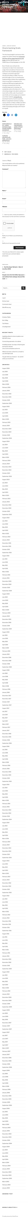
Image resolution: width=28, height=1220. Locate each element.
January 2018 (6, 692)
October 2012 (6, 889)
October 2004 (6, 1140)
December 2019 (6, 619)
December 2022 (6, 505)
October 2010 (6, 965)
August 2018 (5, 670)
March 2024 (5, 457)
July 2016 (4, 749)
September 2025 (7, 403)
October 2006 (6, 1064)
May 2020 (5, 603)
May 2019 (5, 641)
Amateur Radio (6, 317)
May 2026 (5, 378)
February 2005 (6, 1127)
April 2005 (5, 1121)
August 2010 (5, 972)
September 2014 (7, 819)
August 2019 (5, 632)
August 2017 (5, 708)
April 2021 (5, 568)
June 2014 (5, 829)
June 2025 (5, 413)
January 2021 (5, 578)
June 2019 (5, 638)
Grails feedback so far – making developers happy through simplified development (7, 127)
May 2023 (5, 489)
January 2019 (6, 654)
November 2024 (6, 432)
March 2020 (5, 610)
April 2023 (5, 492)
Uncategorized (6, 326)
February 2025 (6, 422)
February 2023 (6, 498)
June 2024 (5, 447)
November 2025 (6, 397)
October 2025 (6, 400)
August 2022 (5, 517)
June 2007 (5, 1038)
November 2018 (6, 660)
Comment (5, 169)
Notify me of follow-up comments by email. (12, 236)
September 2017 (7, 705)
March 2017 (5, 724)
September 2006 (7, 1067)
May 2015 (5, 794)
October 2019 (6, 625)
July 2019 (4, 635)
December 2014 (6, 810)
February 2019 (6, 651)
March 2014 (5, 838)
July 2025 (5, 409)
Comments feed (6, 304)
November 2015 (6, 775)
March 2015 (5, 800)
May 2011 (4, 943)
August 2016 (5, 746)
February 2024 (6, 460)
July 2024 (5, 444)
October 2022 (6, 511)
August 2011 (5, 933)
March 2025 (5, 419)
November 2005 (6, 1099)
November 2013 (6, 851)
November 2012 (6, 886)
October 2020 (6, 587)
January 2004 (6, 1169)
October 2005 (6, 1102)
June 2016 (5, 752)
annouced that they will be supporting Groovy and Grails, (13, 58)
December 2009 (6, 997)
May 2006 (5, 1080)
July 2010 (4, 975)
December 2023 (6, 467)
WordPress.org (6, 307)
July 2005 (5, 1111)
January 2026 (6, 390)
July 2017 (4, 711)
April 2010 (5, 984)
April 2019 (5, 644)
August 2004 (6, 1146)
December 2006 (6, 1057)
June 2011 (5, 940)
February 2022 (6, 536)
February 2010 (6, 991)
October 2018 (6, 664)
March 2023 (5, 495)
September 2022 (7, 514)
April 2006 (5, 1083)
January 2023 (6, 501)
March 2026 (5, 384)
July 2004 (5, 1150)
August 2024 (6, 441)
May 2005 (5, 1118)
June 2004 (5, 1153)
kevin (14, 45)
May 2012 (5, 905)
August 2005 (6, 1108)
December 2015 (6, 772)
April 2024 (5, 454)
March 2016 (5, 762)
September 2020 (7, 590)
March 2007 (5, 1048)
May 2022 (5, 527)
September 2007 (7, 1029)
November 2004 (6, 1137)
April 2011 (5, 946)
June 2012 (5, 902)
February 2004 (6, 1165)
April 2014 (5, 835)
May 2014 (5, 832)
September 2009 (7, 1007)
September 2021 (7, 552)
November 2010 (6, 962)
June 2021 (5, 562)
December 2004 (6, 1134)
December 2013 (6, 848)
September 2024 (7, 438)
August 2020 (6, 594)
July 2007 (5, 1035)
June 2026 (5, 374)
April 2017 (5, 721)
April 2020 (5, 606)
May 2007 (5, 1042)
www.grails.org (18, 97)
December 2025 (6, 393)
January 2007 (6, 1054)
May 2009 (5, 1019)
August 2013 (5, 860)
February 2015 (6, 803)
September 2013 (7, 857)
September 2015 (7, 781)
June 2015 (5, 791)
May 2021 (5, 565)
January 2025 (6, 425)
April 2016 (5, 759)
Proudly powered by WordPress (10, 1216)
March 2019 (5, 648)
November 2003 (6, 1175)
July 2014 (4, 826)
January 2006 (6, 1092)
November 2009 (6, 1000)
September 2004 (7, 1143)
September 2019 (7, 629)
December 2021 (6, 543)
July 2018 (4, 673)
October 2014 (6, 816)
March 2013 (5, 873)
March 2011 (5, 949)
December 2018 (6, 657)
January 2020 (6, 616)
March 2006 (5, 1086)
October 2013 (6, 854)
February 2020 (6, 613)
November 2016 (6, 737)
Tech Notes (5, 323)
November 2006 (6, 1061)
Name (4, 190)
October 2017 (6, 702)
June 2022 (5, 524)
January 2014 (6, 845)
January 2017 (5, 730)
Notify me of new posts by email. (11, 243)
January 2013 (6, 880)
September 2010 (7, 968)
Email (4, 198)
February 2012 (6, 914)
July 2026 (5, 371)
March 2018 (5, 686)
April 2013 (5, 870)
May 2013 (5, 867)
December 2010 (6, 959)
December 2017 (6, 695)
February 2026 (6, 387)
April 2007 (5, 1045)
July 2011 (4, 937)
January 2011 (5, 956)
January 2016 (6, 768)
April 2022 (5, 530)
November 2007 (6, 1022)
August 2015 (5, 784)
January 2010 (6, 994)
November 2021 (6, 546)
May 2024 (5, 451)
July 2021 (4, 559)
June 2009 (5, 1016)
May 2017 (5, 718)
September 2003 (7, 1178)
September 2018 (7, 667)
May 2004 (5, 1156)
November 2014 (6, 813)
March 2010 (5, 988)
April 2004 (5, 1159)
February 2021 (6, 575)
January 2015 (6, 806)
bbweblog (8, 154)
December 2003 (6, 1172)
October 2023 (6, 473)
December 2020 (6, 581)
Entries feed (5, 301)
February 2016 (6, 765)
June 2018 (5, 676)
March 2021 (5, 571)
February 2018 (6, 689)
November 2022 (6, 508)
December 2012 (6, 883)
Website (4, 206)
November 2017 (6, 698)
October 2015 (6, 778)
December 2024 (6, 428)
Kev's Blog (8, 151)
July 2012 (4, 899)
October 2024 (6, 435)
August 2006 (6, 1070)
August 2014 (5, 822)
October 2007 (6, 1026)
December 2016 (6, 733)
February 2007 (6, 1051)
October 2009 (6, 1003)
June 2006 (5, 1076)
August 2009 (6, 1010)
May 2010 (5, 981)
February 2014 (6, 841)
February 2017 (6, 727)
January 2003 (6, 1188)
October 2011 (6, 927)
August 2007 (6, 1032)
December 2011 (6, 921)
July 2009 (5, 1013)
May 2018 (5, 679)
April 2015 (5, 797)
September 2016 (7, 743)
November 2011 (6, 924)
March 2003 (5, 1181)
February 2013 (6, 876)
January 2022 (6, 540)
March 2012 (5, 911)
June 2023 (5, 486)
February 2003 (6, 1185)
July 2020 (5, 597)
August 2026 (6, 368)
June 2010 (5, 978)
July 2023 (5, 482)
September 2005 (7, 1105)
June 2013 (5, 864)
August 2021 (5, 555)
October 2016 (6, 740)
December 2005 (6, 1096)
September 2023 (7, 476)
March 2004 (5, 1162)
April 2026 (5, 381)
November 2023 (6, 470)
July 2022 (5, 521)
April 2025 (5, 416)
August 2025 (6, 406)
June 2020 (5, 600)
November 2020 (6, 584)
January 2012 (5, 918)
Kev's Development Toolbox (10, 4)
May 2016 (5, 756)
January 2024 (6, 463)
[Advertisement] (14, 27)
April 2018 (5, 683)
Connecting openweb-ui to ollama (11, 341)
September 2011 (6, 930)
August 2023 (6, 479)
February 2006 (6, 1089)
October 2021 (6, 549)
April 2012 (5, 908)
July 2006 (5, 1073)
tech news (15, 154)
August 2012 (5, 895)
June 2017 (5, 714)
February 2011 (6, 953)
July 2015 (4, 787)
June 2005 (5, 1115)
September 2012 (7, 892)
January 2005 (6, 1131)
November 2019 (6, 622)
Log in (4, 298)
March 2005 (5, 1124)
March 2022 (5, 533)
